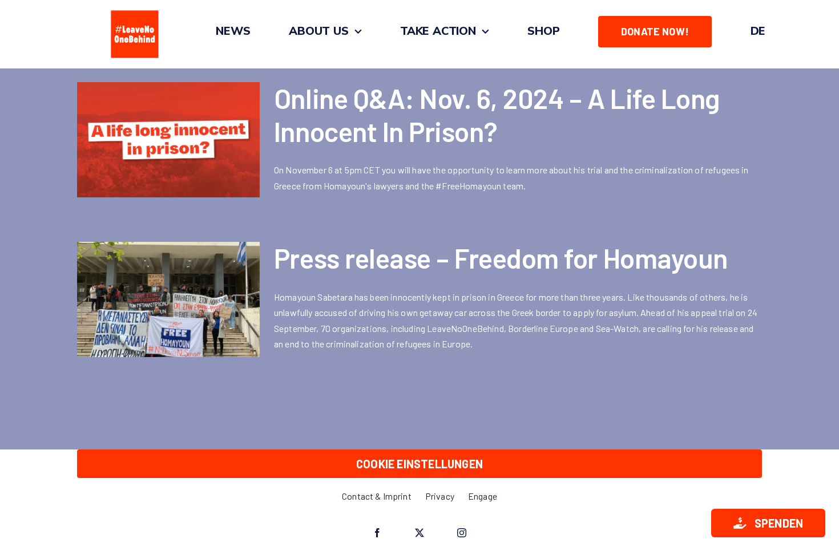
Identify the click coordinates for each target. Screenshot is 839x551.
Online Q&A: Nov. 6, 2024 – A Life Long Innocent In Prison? (497, 115)
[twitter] (419, 532)
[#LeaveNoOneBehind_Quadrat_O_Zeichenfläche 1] (134, 10)
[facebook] (377, 532)
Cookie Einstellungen (419, 464)
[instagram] (461, 532)
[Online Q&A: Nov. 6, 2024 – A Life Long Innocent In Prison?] (168, 139)
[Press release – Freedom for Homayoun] (168, 299)
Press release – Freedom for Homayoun (501, 257)
